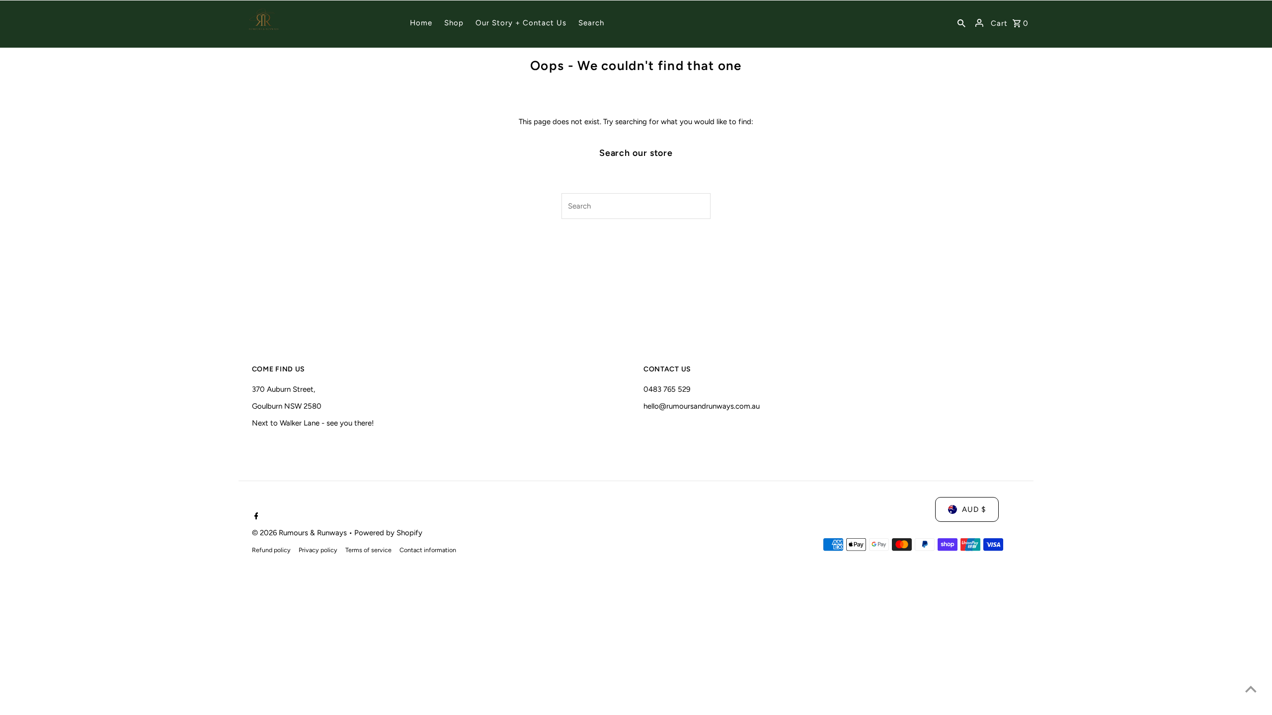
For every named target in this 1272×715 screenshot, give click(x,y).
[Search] (961, 23)
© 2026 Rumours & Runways (300, 532)
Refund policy (271, 550)
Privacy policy (318, 550)
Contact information (427, 550)
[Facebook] (255, 517)
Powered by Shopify (388, 532)
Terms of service (368, 550)
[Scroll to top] (1251, 689)
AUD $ (974, 509)
